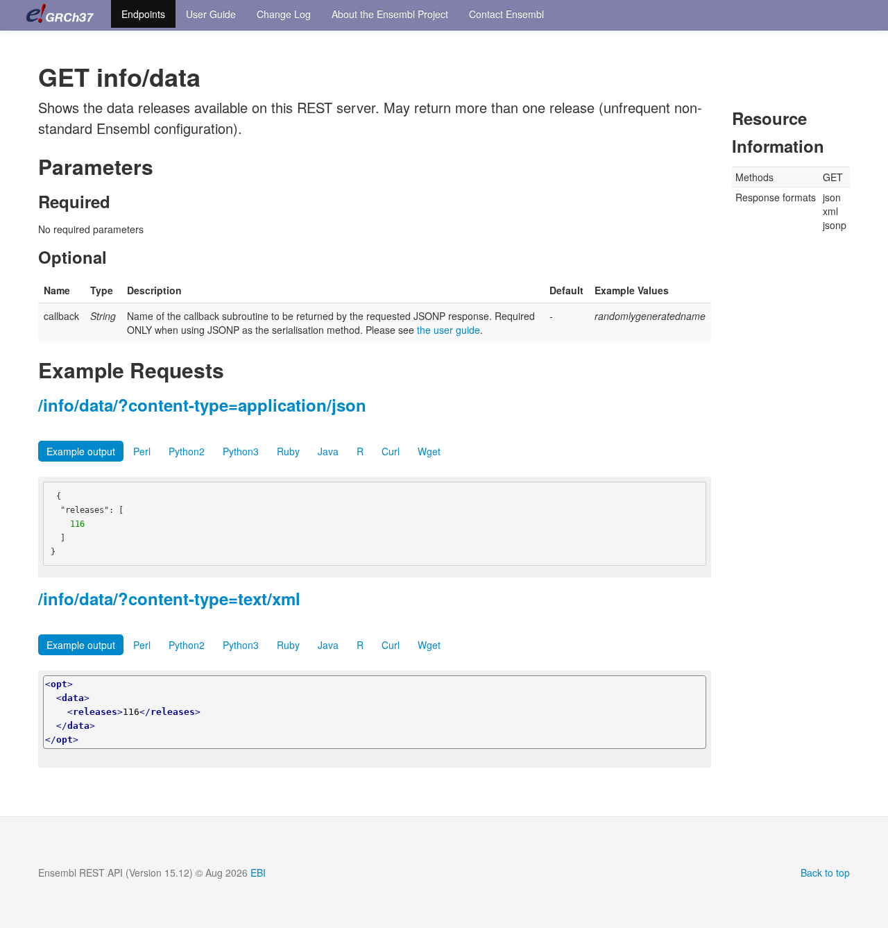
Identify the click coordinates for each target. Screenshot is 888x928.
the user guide (448, 330)
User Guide (211, 14)
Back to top (825, 872)
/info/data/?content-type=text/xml (169, 598)
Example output (80, 451)
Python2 (187, 451)
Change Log (284, 14)
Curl (391, 451)
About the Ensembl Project (390, 14)
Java (328, 451)
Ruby (288, 451)
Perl (142, 451)
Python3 (241, 451)
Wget (429, 451)
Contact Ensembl (506, 14)
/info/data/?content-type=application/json (202, 404)
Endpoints (143, 14)
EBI (258, 872)
